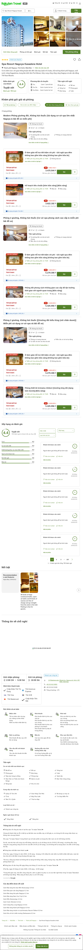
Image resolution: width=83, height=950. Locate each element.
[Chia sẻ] (79, 59)
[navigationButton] (47, 559)
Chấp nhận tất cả (42, 946)
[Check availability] (74, 172)
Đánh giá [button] (37, 52)
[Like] (74, 59)
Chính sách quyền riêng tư (29, 942)
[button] (11, 3)
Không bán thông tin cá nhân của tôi (21, 946)
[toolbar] (39, 11)
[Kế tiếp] (79, 590)
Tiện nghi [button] (53, 52)
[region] (41, 942)
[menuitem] (58, 3)
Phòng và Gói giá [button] (26, 52)
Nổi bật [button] (45, 52)
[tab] (54, 105)
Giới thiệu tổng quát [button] (10, 52)
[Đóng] (80, 938)
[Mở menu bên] (79, 3)
